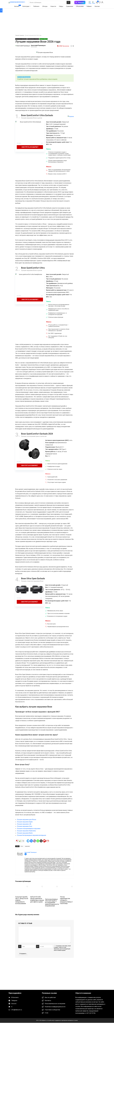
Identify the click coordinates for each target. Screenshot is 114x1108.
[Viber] (34, 840)
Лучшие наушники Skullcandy (26, 831)
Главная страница (19, 35)
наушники (27, 846)
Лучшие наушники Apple (25, 822)
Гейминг (89, 6)
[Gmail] (47, 840)
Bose (22, 846)
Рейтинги (36, 6)
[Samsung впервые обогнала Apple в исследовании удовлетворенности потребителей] (52, 886)
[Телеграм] (93, 2)
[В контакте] (90, 2)
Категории (25, 6)
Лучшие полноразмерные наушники (28, 828)
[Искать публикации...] (68, 2)
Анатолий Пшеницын (38, 45)
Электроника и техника (33, 38)
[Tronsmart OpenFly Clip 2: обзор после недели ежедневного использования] (22, 886)
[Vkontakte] (31, 840)
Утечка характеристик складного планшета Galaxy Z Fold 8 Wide (66, 900)
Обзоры (44, 6)
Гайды (61, 6)
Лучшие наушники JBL (24, 824)
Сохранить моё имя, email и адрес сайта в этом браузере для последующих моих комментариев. (62, 948)
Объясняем (80, 6)
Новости (53, 6)
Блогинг (97, 6)
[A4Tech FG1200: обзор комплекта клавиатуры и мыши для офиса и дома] (37, 886)
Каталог (17, 6)
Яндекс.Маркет (43, 38)
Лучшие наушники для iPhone (26, 819)
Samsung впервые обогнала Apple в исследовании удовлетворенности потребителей (52, 902)
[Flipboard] (44, 840)
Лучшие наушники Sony (24, 826)
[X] (41, 840)
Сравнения (69, 6)
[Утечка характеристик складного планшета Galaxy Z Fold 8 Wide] (67, 886)
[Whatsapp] (37, 840)
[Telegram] (28, 840)
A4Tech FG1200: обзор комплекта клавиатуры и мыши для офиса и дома (37, 899)
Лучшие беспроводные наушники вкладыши (31, 835)
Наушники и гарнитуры (21, 38)
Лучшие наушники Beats (25, 833)
